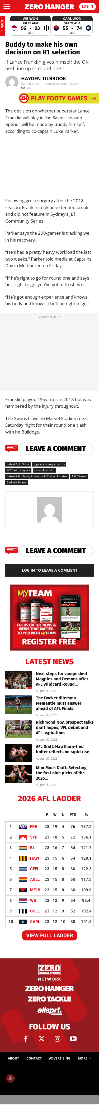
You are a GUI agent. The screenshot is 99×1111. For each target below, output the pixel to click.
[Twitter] (41, 1039)
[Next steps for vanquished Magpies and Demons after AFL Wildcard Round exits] (18, 680)
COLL (35, 911)
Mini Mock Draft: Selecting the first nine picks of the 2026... (61, 773)
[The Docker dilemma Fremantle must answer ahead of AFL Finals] (18, 704)
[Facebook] (25, 1039)
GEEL (34, 869)
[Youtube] (73, 1039)
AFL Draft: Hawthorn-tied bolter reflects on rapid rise (62, 749)
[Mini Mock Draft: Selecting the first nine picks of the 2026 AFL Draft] (18, 774)
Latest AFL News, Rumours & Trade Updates (37, 476)
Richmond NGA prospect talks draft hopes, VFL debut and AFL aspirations (65, 727)
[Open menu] (6, 6)
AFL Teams (79, 476)
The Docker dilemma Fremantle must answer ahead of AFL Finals (58, 703)
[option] (30, 26)
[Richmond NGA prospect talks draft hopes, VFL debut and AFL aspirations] (18, 729)
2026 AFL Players (18, 470)
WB (33, 900)
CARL (35, 921)
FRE (33, 826)
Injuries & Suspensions (49, 464)
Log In (87, 6)
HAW (34, 858)
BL (32, 847)
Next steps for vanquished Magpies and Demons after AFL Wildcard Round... (62, 679)
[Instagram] (57, 1039)
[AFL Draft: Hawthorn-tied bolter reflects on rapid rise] (18, 753)
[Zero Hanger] (49, 6)
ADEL (35, 879)
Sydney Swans (16, 482)
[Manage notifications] (10, 1078)
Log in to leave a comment (49, 570)
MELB (35, 890)
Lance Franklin (44, 470)
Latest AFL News (18, 464)
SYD (33, 837)
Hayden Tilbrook (43, 78)
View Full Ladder (49, 935)
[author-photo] (49, 522)
